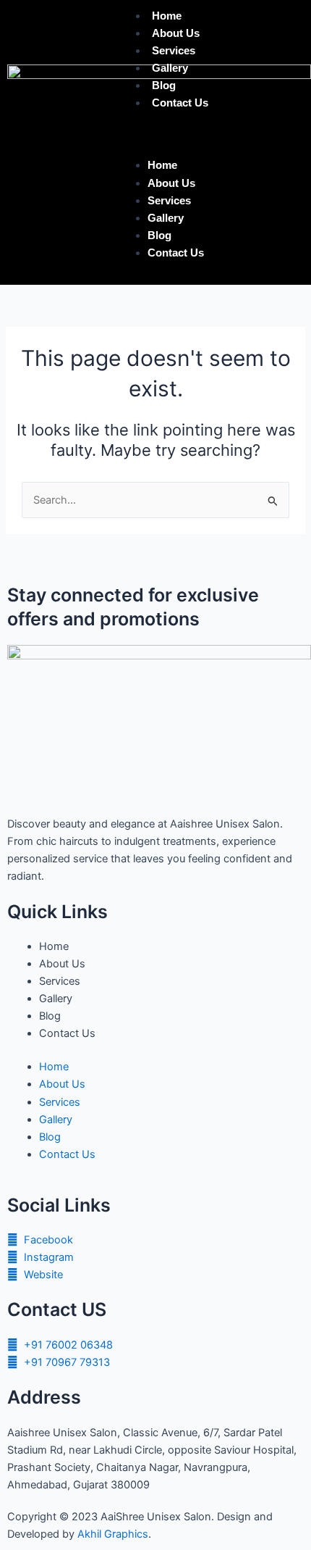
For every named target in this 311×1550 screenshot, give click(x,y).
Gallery (170, 68)
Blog (164, 85)
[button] (210, 136)
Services (173, 51)
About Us (176, 33)
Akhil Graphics (112, 1534)
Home (167, 16)
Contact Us (180, 103)
